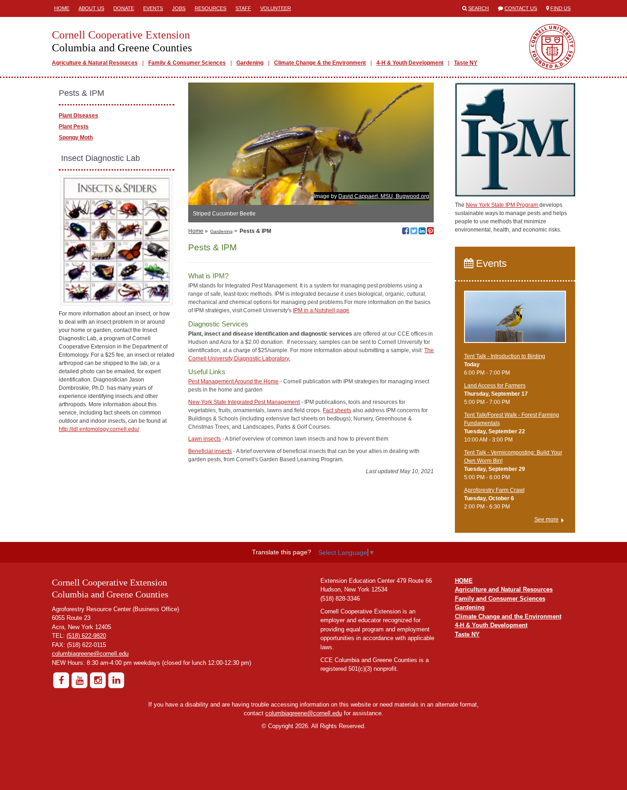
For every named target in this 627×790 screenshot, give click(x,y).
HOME (464, 580)
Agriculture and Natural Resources (504, 589)
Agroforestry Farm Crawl (494, 490)
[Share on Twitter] (413, 232)
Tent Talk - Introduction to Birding (504, 356)
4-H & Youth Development (409, 63)
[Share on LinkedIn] (422, 232)
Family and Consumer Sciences (500, 598)
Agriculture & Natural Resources (95, 63)
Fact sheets (337, 410)
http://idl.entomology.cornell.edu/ (99, 429)
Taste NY (465, 63)
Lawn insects (204, 439)
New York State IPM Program (502, 205)
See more (546, 519)
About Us (91, 8)
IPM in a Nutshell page (321, 310)
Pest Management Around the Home (233, 381)
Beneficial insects (210, 451)
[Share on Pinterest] (430, 232)
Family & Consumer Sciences (187, 63)
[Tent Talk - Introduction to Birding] (515, 321)
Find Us (560, 8)
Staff (243, 8)
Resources (210, 8)
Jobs (178, 8)
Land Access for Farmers (495, 385)
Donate (123, 8)
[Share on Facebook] (405, 232)
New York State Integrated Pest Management (244, 402)
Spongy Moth (76, 137)
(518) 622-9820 (86, 635)
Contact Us (520, 8)
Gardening (249, 63)
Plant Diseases (78, 115)
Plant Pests (74, 126)
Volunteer (275, 8)
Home (61, 8)
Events (153, 8)
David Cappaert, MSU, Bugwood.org (383, 196)
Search (478, 8)
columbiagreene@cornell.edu (90, 653)
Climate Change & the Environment (320, 63)
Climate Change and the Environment (508, 616)
